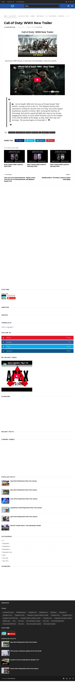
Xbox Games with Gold (9, 624)
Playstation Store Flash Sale (10, 618)
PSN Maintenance (21, 612)
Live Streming (20, 2)
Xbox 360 (5, 558)
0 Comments (38, 27)
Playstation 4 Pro (7, 615)
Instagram (38, 351)
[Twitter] (70, 2)
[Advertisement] (37, 413)
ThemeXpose (11, 678)
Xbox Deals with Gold (58, 621)
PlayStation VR (32, 612)
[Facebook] (68, 2)
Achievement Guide (8, 612)
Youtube (38, 337)
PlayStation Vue (43, 612)
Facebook (38, 342)
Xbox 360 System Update (33, 621)
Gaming (32, 16)
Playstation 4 (53, 16)
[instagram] (73, 2)
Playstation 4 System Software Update (37, 615)
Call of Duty (12, 16)
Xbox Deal (46, 621)
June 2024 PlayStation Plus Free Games (23, 499)
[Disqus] (37, 210)
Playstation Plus (55, 615)
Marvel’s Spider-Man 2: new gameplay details (25, 525)
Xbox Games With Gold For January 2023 (59, 165)
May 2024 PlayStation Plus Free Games (23, 490)
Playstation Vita (7, 552)
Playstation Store (67, 615)
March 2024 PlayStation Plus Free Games (24, 668)
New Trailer (40, 16)
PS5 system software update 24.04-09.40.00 (25, 651)
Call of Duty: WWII (23, 16)
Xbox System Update (49, 624)
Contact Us (10, 2)
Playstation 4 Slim (20, 615)
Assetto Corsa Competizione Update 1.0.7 (24, 659)
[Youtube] (66, 2)
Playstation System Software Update (31, 618)
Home (3, 2)
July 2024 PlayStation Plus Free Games (23, 481)
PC (46, 16)
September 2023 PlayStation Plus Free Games (26, 507)
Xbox (4, 555)
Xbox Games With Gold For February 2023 (36, 165)
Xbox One (61, 16)
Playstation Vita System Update (63, 618)
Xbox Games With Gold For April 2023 (13, 165)
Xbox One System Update (34, 624)
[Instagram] (73, 678)
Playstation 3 (6, 546)
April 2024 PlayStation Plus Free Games (23, 516)
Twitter (38, 346)
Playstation (6, 543)
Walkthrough (6, 621)
